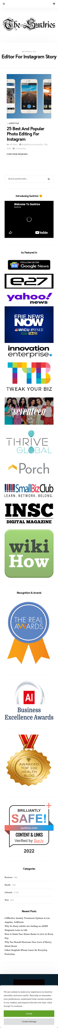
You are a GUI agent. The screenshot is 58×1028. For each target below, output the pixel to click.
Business (8, 877)
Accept (29, 1013)
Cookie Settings (29, 1021)
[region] (29, 1006)
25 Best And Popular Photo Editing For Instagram (25, 133)
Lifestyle (14, 123)
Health (8, 885)
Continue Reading (17, 154)
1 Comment (20, 148)
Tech (7, 900)
